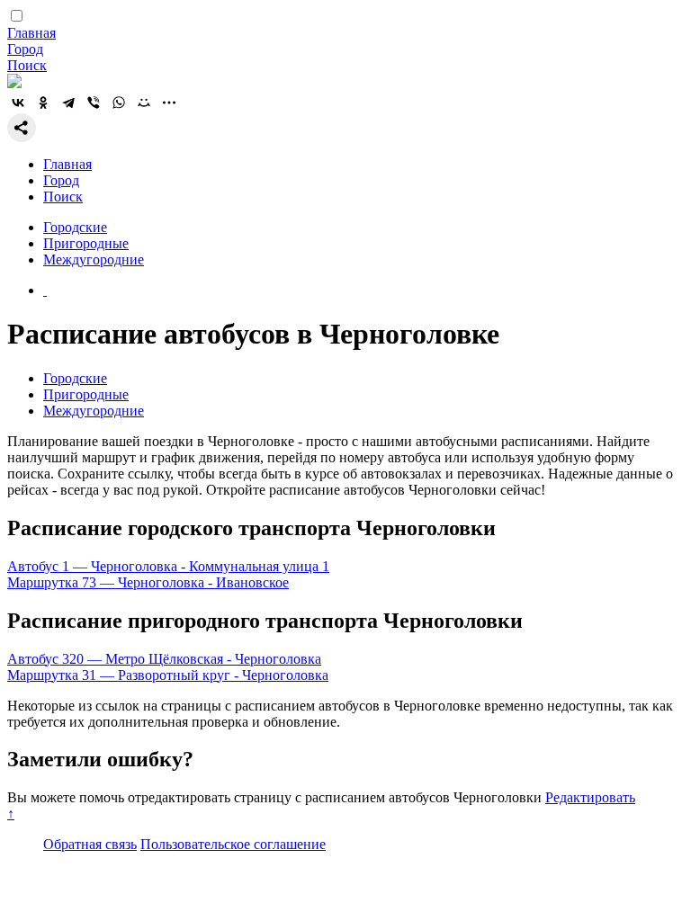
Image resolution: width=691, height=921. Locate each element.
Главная (31, 32)
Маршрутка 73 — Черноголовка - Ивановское (148, 582)
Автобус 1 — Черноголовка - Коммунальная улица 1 (168, 566)
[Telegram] (68, 102)
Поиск (27, 65)
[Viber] (93, 102)
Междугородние (93, 259)
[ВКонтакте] (18, 102)
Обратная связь (90, 844)
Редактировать (590, 797)
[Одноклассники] (43, 102)
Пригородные (86, 243)
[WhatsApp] (119, 102)
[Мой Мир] (144, 102)
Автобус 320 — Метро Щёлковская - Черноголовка (164, 658)
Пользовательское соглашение (233, 844)
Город (25, 49)
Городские (75, 227)
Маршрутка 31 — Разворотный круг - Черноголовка (167, 675)
